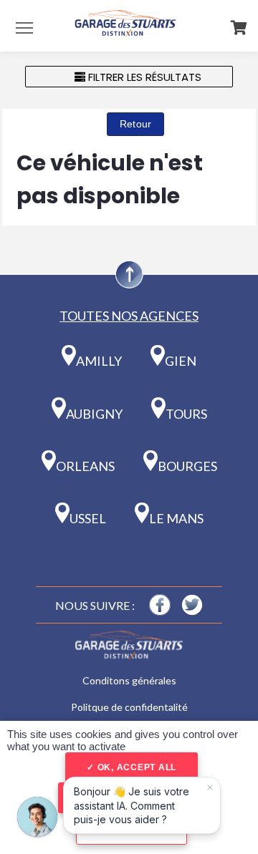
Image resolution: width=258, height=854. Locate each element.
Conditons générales (129, 680)
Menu (24, 27)
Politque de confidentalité (129, 707)
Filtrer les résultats (143, 76)
